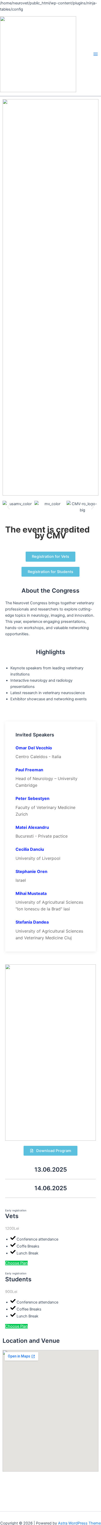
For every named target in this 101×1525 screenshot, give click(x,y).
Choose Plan (16, 1263)
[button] (8, 507)
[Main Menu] (95, 54)
